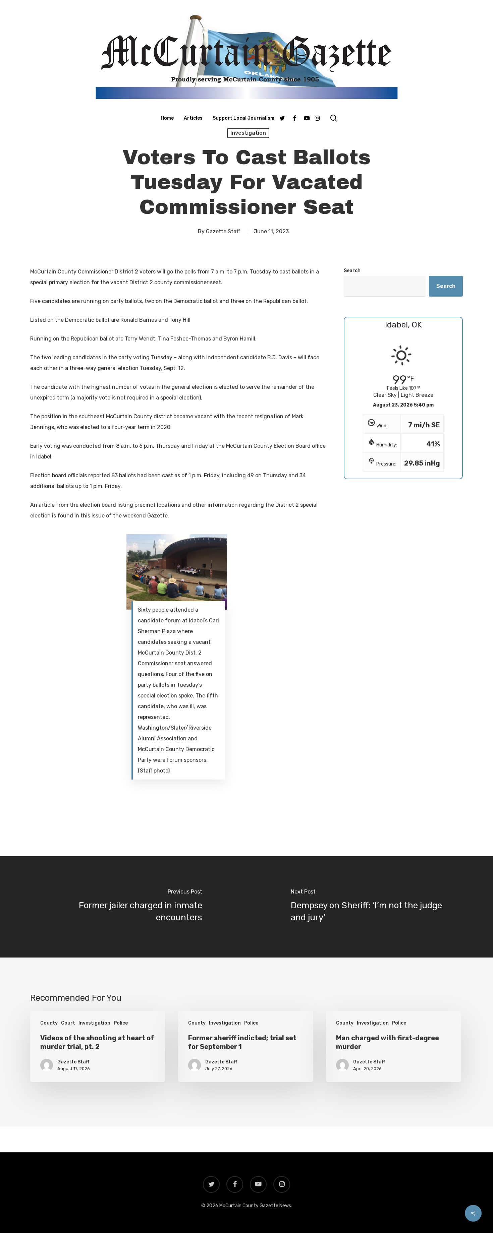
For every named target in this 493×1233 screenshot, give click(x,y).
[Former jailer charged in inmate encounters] (123, 907)
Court (68, 1023)
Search (352, 270)
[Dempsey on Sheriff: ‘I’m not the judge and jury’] (369, 907)
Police (121, 1023)
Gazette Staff (223, 231)
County (49, 1023)
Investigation (248, 133)
